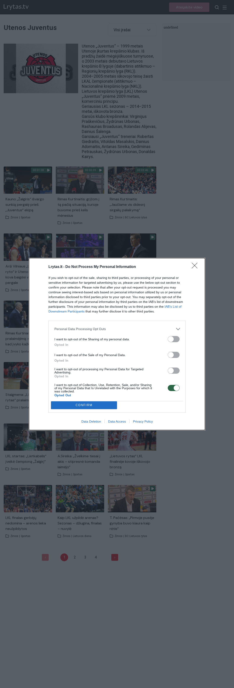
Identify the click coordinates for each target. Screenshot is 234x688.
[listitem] (117, 329)
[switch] (174, 339)
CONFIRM (84, 405)
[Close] (196, 267)
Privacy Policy (143, 421)
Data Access (117, 421)
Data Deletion (91, 421)
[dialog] (117, 344)
